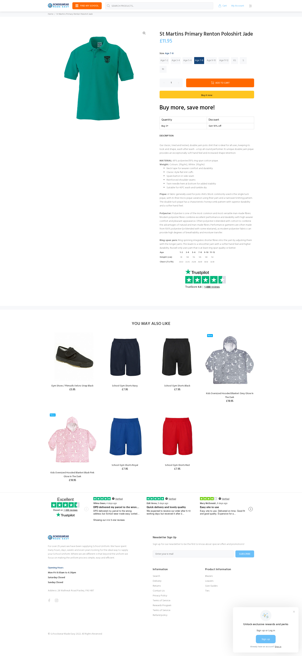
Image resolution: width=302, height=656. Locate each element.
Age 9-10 (211, 60)
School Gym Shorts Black (177, 386)
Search (156, 576)
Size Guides (211, 586)
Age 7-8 (199, 60)
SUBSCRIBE (244, 554)
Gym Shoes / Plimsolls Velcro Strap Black (72, 386)
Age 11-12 (223, 60)
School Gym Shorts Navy (125, 386)
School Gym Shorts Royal (125, 465)
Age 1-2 (164, 60)
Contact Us (159, 591)
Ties (207, 591)
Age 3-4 (176, 60)
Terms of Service (161, 601)
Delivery (157, 581)
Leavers (209, 581)
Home (50, 14)
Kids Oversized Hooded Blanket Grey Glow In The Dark (229, 395)
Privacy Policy (160, 596)
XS (234, 60)
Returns (157, 586)
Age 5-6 (187, 60)
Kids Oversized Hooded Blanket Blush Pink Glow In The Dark (72, 475)
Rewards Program (162, 605)
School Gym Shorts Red (177, 465)
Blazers (209, 576)
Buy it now (206, 95)
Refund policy (160, 615)
